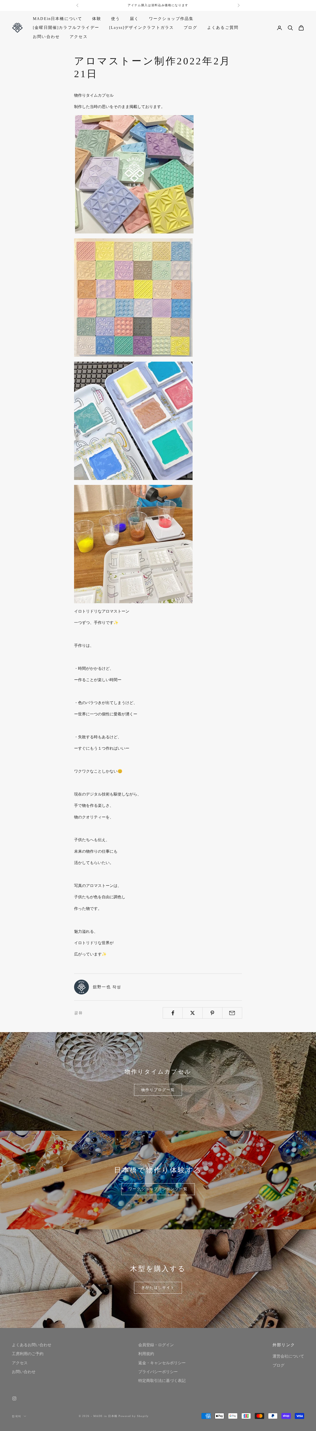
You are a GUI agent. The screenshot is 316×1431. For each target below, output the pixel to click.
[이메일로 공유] (232, 1012)
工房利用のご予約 (27, 1354)
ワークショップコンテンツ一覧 (157, 1189)
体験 (96, 19)
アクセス (79, 37)
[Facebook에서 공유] (172, 1012)
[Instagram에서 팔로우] (14, 1398)
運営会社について (288, 1356)
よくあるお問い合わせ (31, 1345)
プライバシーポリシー (158, 1372)
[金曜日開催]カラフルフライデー (66, 27)
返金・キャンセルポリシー (162, 1363)
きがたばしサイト (158, 1288)
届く (134, 19)
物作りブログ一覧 (158, 1090)
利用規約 (146, 1354)
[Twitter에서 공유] (192, 1012)
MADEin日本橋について (57, 19)
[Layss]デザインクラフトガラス (141, 27)
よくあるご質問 (222, 27)
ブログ (190, 27)
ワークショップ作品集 (171, 19)
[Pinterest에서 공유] (212, 1012)
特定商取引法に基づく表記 (162, 1380)
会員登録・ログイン (156, 1345)
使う (115, 19)
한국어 (16, 1416)
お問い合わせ (46, 37)
